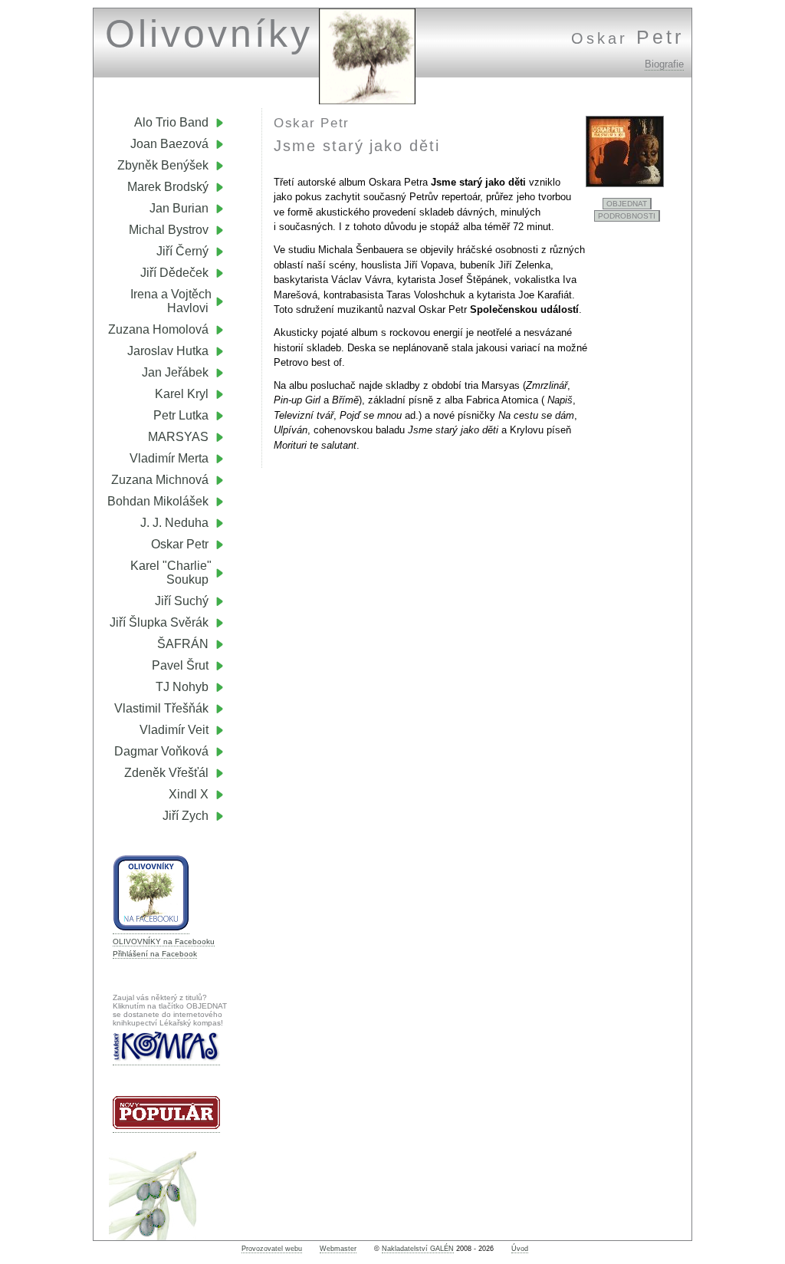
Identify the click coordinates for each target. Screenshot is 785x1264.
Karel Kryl (182, 393)
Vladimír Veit (174, 729)
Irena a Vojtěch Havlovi (177, 301)
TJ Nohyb (182, 686)
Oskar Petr (180, 544)
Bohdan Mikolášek (158, 501)
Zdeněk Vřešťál (166, 772)
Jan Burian (179, 208)
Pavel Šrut (180, 665)
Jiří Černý (182, 251)
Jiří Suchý (182, 600)
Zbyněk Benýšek (163, 165)
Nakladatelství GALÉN (418, 1248)
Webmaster (338, 1248)
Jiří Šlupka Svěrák (159, 622)
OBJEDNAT (626, 203)
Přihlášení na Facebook (155, 954)
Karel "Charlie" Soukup (177, 572)
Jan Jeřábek (175, 372)
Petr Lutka (181, 415)
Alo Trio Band (171, 122)
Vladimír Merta (169, 458)
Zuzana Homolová (158, 329)
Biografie (664, 64)
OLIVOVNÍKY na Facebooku (164, 941)
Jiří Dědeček (174, 272)
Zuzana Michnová (160, 479)
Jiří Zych (186, 815)
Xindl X (189, 794)
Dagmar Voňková (161, 751)
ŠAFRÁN (183, 643)
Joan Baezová (169, 143)
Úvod (519, 1248)
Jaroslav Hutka (168, 350)
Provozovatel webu (271, 1248)
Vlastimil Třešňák (161, 708)
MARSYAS (178, 436)
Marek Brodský (168, 186)
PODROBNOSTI (626, 216)
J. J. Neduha (174, 522)
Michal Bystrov (169, 229)
